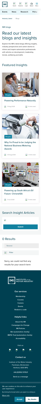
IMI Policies (20, 328)
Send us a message (20, 377)
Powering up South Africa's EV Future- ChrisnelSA (18, 192)
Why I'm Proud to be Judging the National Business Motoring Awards (20, 145)
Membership (20, 296)
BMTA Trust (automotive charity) (20, 335)
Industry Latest (7, 18)
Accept (19, 399)
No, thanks (32, 399)
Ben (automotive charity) (19, 332)
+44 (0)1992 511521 (20, 372)
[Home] (4, 4)
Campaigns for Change (20, 325)
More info (6, 396)
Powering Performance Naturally (20, 100)
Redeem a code (20, 310)
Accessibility (20, 338)
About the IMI (20, 322)
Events (20, 306)
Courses (20, 300)
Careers (20, 303)
